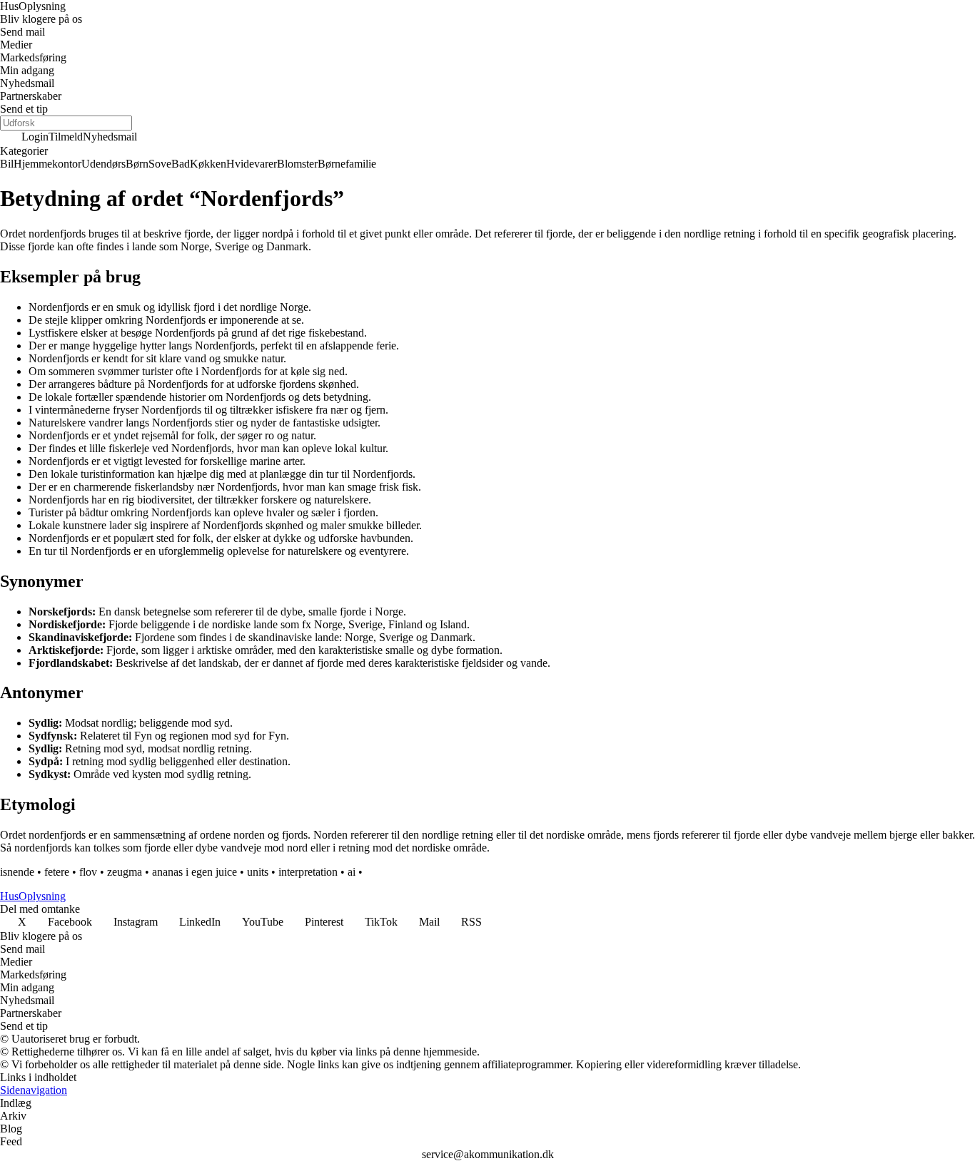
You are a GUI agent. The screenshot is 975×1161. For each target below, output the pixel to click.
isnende (17, 872)
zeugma (124, 872)
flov (88, 872)
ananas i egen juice (194, 872)
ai (351, 872)
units (257, 872)
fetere (56, 872)
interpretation (308, 872)
